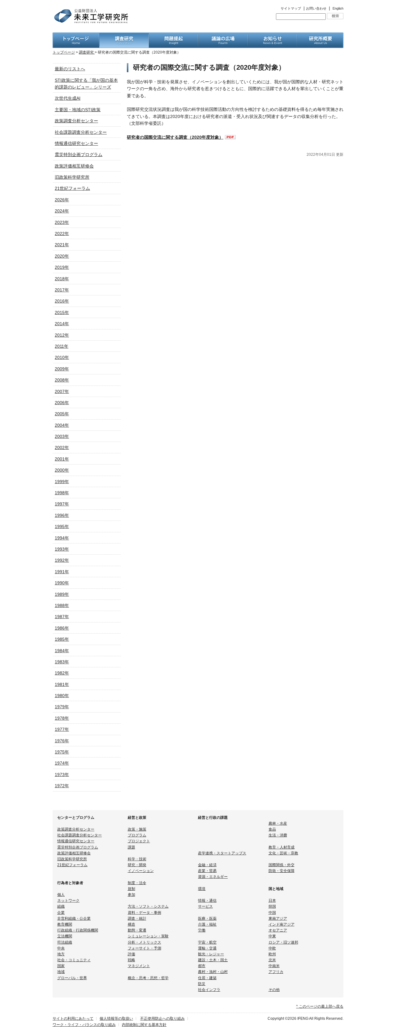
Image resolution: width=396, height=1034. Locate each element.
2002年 (62, 447)
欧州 (272, 954)
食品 (272, 829)
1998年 (62, 492)
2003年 (62, 436)
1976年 (62, 740)
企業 (61, 912)
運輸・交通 (207, 948)
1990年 (62, 582)
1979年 (62, 706)
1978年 (62, 718)
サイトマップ (291, 8)
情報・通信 (207, 900)
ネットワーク (68, 900)
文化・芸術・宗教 (283, 853)
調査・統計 (137, 918)
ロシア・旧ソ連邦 (283, 942)
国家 (61, 966)
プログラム (137, 835)
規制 (131, 889)
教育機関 (64, 924)
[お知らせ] (272, 35)
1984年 (62, 650)
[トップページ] (76, 35)
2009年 (62, 368)
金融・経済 (207, 865)
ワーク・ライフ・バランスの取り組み (84, 1025)
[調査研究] (124, 35)
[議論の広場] (223, 35)
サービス (205, 906)
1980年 (62, 695)
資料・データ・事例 (144, 912)
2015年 (62, 312)
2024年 (62, 210)
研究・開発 (137, 865)
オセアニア (278, 930)
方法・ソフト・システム (148, 906)
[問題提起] (173, 35)
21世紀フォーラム (72, 188)
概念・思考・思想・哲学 (148, 978)
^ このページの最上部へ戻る (319, 1006)
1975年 (62, 751)
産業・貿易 (207, 871)
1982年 (62, 672)
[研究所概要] (320, 35)
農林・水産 (278, 823)
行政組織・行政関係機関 (77, 930)
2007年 (62, 391)
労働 (201, 930)
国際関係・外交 (282, 865)
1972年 (62, 785)
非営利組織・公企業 (74, 918)
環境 (201, 889)
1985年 (62, 639)
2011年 (61, 346)
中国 (272, 912)
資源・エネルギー (213, 877)
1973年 (62, 774)
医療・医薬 (207, 918)
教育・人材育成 (282, 847)
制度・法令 (137, 883)
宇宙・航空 (207, 942)
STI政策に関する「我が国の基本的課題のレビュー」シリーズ (86, 83)
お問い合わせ (316, 8)
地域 (61, 972)
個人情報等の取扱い (116, 1018)
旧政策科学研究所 (72, 177)
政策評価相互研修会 (74, 166)
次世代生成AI (67, 98)
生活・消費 (278, 835)
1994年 (62, 537)
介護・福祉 (207, 924)
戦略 (131, 960)
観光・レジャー (211, 954)
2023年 (62, 222)
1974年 (62, 763)
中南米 (274, 966)
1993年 (62, 549)
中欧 (272, 948)
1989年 (62, 594)
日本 (272, 900)
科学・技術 (137, 859)
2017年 (62, 289)
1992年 (62, 560)
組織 (61, 906)
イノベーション (141, 871)
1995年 (62, 526)
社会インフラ (209, 990)
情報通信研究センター (76, 143)
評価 (131, 954)
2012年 (62, 335)
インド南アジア (282, 924)
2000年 (62, 470)
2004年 (62, 425)
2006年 (62, 402)
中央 (61, 948)
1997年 (62, 503)
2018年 (62, 278)
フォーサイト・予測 (144, 948)
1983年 (62, 661)
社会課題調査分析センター (81, 132)
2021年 (62, 244)
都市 (201, 966)
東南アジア (278, 918)
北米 (272, 960)
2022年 (62, 233)
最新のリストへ (70, 68)
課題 (131, 847)
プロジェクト (139, 841)
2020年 (62, 256)
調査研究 (87, 52)
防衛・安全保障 (282, 871)
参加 (131, 894)
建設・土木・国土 (213, 960)
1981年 (62, 684)
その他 (274, 990)
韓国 (272, 906)
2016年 (62, 301)
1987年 (62, 616)
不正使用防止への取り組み (162, 1018)
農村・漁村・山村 (213, 972)
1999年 (62, 481)
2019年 (62, 267)
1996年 (62, 515)
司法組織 (64, 942)
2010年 (62, 357)
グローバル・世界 (72, 978)
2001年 (62, 458)
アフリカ (276, 972)
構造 (131, 924)
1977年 (62, 729)
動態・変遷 (137, 930)
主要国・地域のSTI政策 (78, 109)
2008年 (62, 379)
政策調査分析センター (76, 120)
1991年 (62, 571)
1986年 (62, 628)
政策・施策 (137, 829)
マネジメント (139, 966)
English (338, 8)
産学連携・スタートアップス (222, 853)
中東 (272, 936)
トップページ (64, 52)
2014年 (62, 323)
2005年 (62, 413)
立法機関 (64, 936)
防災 (201, 984)
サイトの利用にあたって (73, 1018)
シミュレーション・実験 (148, 936)
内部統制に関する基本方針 (144, 1025)
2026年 (62, 199)
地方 (61, 954)
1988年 (62, 605)
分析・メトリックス (144, 942)
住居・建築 (207, 978)
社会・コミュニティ (74, 960)
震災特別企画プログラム (78, 154)
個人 (61, 894)
